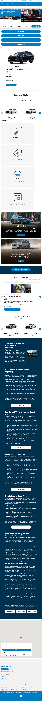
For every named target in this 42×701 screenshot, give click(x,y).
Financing (23, 684)
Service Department (14, 687)
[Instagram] (5, 679)
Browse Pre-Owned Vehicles (21, 447)
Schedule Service (37, 279)
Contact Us (5, 669)
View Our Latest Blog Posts (21, 269)
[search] (41, 4)
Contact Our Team (32, 611)
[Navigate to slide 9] (24, 22)
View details (11, 85)
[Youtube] (7, 679)
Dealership (33, 684)
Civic (23, 397)
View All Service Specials (30, 279)
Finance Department (24, 686)
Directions (32, 687)
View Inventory (21, 405)
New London (15, 361)
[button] (21, 638)
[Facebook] (2, 679)
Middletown (11, 363)
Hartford (20, 361)
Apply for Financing (21, 489)
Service (13, 684)
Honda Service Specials (15, 686)
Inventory (3, 684)
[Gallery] (21, 13)
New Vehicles (3, 686)
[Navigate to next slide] (41, 13)
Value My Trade (23, 689)
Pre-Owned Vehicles (4, 687)
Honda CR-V (14, 397)
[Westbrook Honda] (4, 3)
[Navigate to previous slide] (1, 13)
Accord (19, 397)
